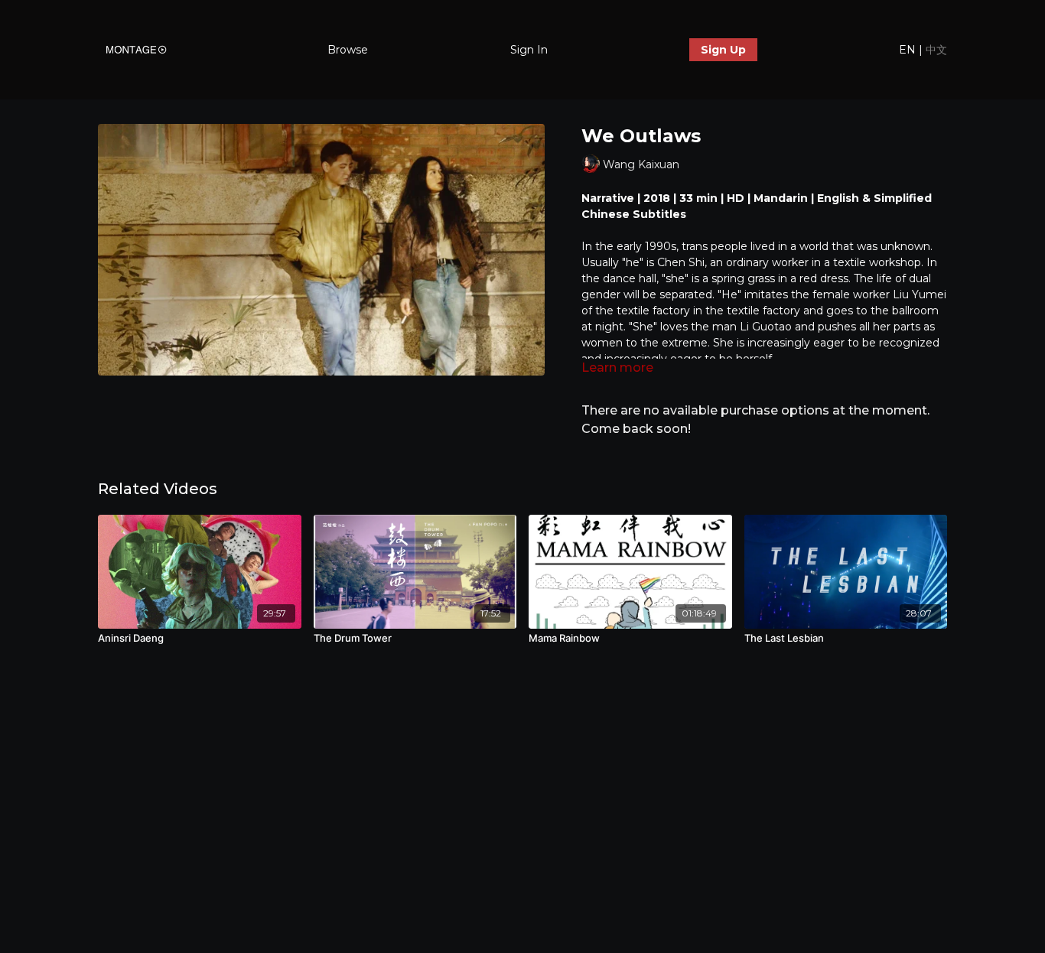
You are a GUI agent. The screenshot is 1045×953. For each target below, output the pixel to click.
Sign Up (723, 50)
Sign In (529, 50)
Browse (347, 50)
